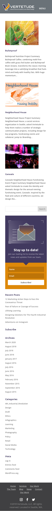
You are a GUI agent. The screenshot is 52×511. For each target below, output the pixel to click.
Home (13, 486)
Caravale (9, 174)
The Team (11, 489)
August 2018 (10, 346)
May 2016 (9, 375)
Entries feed (10, 465)
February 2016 (11, 379)
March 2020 (10, 342)
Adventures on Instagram (16, 322)
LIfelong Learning (13, 310)
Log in (8, 460)
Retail (7, 440)
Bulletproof (11, 50)
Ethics (8, 416)
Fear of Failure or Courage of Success (21, 306)
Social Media (11, 445)
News (29, 489)
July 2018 (9, 350)
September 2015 (12, 388)
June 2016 (9, 371)
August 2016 (10, 363)
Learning (9, 424)
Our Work (34, 486)
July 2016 (9, 367)
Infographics (10, 420)
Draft (7, 412)
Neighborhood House (15, 112)
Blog (21, 489)
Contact (38, 489)
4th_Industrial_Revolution (16, 403)
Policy (7, 436)
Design (8, 407)
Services (23, 486)
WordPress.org (11, 473)
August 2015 (10, 392)
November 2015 (12, 383)
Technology (10, 449)
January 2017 (11, 359)
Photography (11, 432)
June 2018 (9, 354)
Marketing (9, 428)
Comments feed (12, 469)
